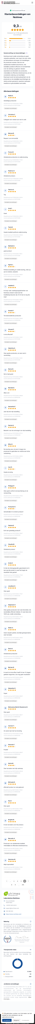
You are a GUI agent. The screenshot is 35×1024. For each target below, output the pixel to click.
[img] (27, 53)
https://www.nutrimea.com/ (13, 914)
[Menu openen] (32, 3)
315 (23, 884)
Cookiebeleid (25, 1020)
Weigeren (16, 1020)
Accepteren (7, 1020)
